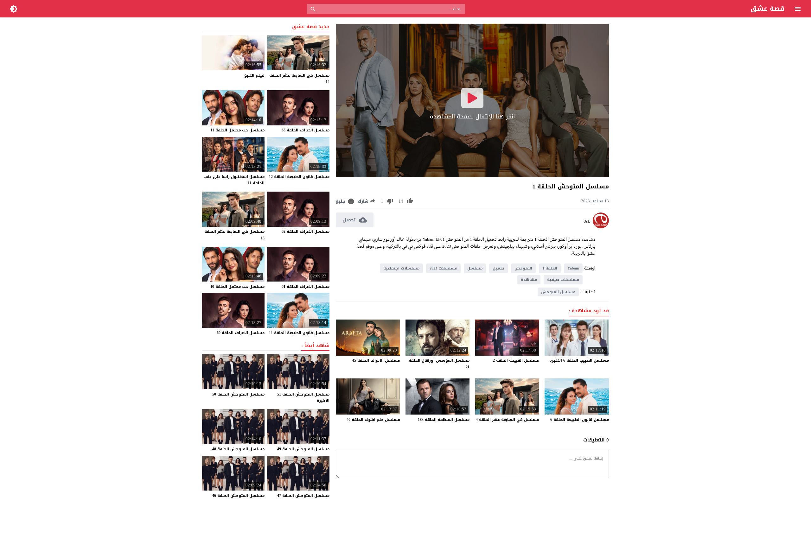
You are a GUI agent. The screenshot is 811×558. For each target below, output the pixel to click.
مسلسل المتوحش (558, 292)
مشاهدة (529, 279)
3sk (587, 221)
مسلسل (474, 268)
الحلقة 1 (549, 268)
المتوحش (523, 268)
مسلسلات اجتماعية (401, 268)
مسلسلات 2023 (443, 268)
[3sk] (601, 227)
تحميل (498, 268)
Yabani (573, 268)
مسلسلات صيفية (563, 279)
